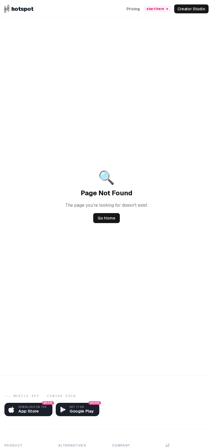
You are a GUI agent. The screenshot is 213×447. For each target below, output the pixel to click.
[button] (28, 409)
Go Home (106, 218)
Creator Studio (191, 8)
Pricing (133, 8)
